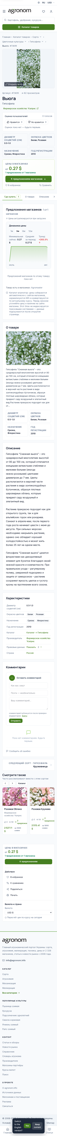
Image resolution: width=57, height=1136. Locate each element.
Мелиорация (8, 988)
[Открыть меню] (4, 11)
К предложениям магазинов (27, 179)
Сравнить (47, 185)
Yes (27, 1125)
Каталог (22, 783)
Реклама (6, 1101)
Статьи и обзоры (10, 1042)
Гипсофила (35, 41)
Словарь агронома (11, 1056)
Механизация (9, 983)
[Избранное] (43, 11)
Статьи (49, 1132)
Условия (6, 1123)
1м (12, 231)
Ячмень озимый (10, 1024)
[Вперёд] (12, 783)
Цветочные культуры (12, 41)
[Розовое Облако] (14, 796)
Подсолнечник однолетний (15, 1015)
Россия (30, 653)
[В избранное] (24, 791)
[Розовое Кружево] (42, 796)
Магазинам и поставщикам (16, 1097)
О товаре (29, 196)
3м (17, 231)
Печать (14, 895)
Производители (10, 1061)
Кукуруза (7, 1011)
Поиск (5, 1074)
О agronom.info (9, 1088)
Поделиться (16, 889)
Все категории (9, 993)
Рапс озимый (8, 1029)
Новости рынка (10, 1047)
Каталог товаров (30, 27)
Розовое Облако (13, 809)
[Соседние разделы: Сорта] (40, 37)
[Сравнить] (24, 795)
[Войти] (51, 11)
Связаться (7, 1106)
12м (30, 231)
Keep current (37, 1125)
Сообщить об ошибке (19, 751)
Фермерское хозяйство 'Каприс (13, 814)
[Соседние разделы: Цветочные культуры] (25, 41)
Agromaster (36, 287)
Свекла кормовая (11, 1020)
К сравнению (17, 883)
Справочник (8, 1051)
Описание (44, 196)
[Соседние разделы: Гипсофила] (42, 41)
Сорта (35, 37)
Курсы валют (8, 1070)
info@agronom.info (16, 960)
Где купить (11, 196)
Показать (32, 647)
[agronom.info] (19, 11)
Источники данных (11, 1092)
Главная (6, 37)
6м (23, 231)
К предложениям (28, 861)
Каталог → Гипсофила (37, 632)
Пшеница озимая (10, 1006)
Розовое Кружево (41, 809)
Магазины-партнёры (12, 1065)
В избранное (14, 185)
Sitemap (50, 1123)
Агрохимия (7, 979)
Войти (24, 716)
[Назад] (5, 783)
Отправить (16, 721)
